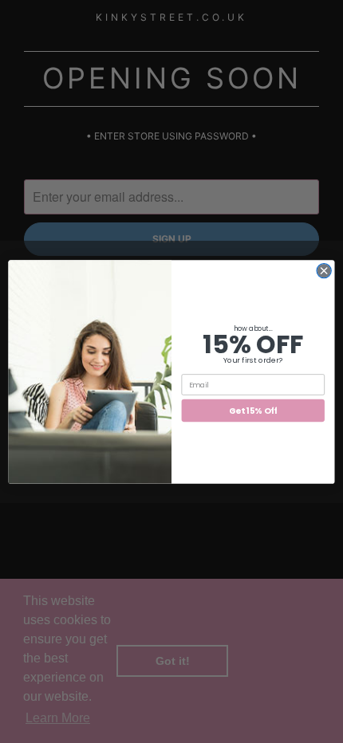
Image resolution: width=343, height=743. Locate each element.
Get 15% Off (253, 410)
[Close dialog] (324, 270)
